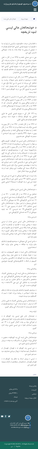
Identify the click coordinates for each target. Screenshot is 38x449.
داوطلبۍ (34, 394)
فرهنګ (16, 397)
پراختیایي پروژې (13, 389)
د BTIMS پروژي (13, 393)
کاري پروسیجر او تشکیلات (11, 401)
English (18, 446)
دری (12, 446)
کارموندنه (33, 390)
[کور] (27, 418)
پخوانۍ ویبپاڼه (32, 386)
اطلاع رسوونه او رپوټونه (30, 398)
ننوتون (34, 374)
